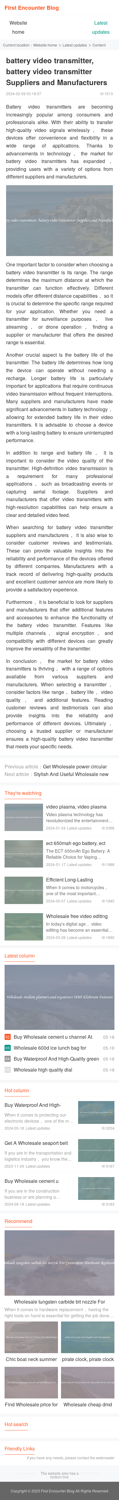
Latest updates (75, 44)
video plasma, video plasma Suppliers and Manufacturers (77, 809)
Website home (45, 44)
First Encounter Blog (32, 8)
